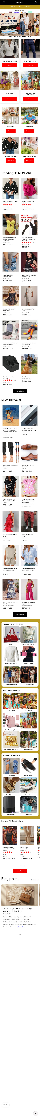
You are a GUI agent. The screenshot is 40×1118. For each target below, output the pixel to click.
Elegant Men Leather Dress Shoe (28, 466)
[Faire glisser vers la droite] (24, 866)
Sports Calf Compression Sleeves (10, 466)
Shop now (9, 65)
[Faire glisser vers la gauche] (16, 866)
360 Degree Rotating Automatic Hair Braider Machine (29, 239)
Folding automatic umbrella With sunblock (29, 429)
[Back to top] (35, 1113)
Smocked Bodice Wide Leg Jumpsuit (28, 603)
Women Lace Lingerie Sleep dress (9, 309)
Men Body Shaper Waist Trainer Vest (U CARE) (9, 849)
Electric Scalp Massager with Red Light (29, 276)
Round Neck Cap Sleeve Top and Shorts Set (10, 569)
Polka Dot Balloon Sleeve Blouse (10, 202)
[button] (4, 2)
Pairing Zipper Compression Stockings (24, 849)
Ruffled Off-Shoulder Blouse (28, 202)
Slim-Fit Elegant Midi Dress (28, 309)
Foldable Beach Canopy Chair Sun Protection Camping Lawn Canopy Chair (10, 431)
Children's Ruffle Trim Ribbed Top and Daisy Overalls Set (28, 501)
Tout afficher (20, 391)
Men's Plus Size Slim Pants (27, 535)
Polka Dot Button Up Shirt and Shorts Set (9, 500)
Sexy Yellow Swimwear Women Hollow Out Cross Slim (9, 239)
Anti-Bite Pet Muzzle (28, 377)
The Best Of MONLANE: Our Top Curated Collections (17, 910)
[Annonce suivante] (37, 7)
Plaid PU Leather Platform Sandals (8, 276)
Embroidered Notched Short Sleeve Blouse (28, 569)
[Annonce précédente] (3, 7)
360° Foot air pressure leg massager (28, 343)
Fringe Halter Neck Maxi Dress (10, 535)
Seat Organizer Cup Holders (9, 377)
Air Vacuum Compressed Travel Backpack (10, 343)
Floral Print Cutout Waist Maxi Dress (10, 603)
